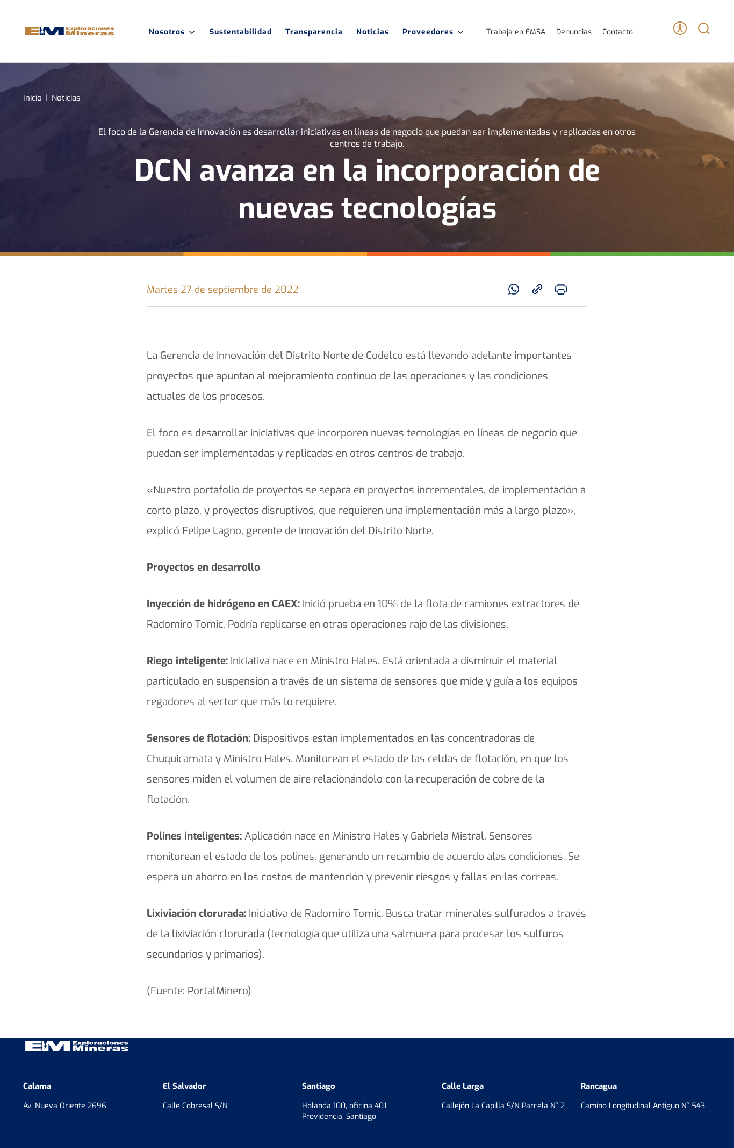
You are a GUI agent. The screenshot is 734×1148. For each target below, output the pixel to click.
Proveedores (428, 31)
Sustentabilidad (241, 31)
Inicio (32, 97)
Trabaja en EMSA (515, 31)
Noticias (372, 31)
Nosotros (167, 31)
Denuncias (574, 31)
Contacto (617, 31)
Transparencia (314, 31)
